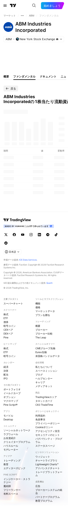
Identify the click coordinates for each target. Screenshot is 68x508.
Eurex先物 (41, 352)
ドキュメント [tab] (48, 76)
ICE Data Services (28, 259)
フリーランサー (12, 489)
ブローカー (41, 329)
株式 (5, 314)
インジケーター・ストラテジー (16, 481)
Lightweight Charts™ (47, 464)
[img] (57, 39)
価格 (37, 307)
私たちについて (43, 366)
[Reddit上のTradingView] (5, 243)
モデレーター (10, 449)
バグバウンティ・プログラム (48, 440)
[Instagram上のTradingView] (31, 234)
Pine (5, 337)
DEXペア (8, 333)
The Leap (40, 337)
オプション (9, 397)
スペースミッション (46, 370)
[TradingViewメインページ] (17, 219)
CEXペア (8, 329)
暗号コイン (9, 325)
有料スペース (10, 493)
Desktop (8, 419)
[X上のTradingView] (5, 234)
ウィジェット (42, 456)
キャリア (40, 382)
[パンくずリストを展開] (22, 15)
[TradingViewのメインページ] (13, 5)
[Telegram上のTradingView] (47, 234)
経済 (5, 366)
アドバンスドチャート (47, 468)
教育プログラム (43, 500)
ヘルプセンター (43, 378)
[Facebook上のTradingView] (14, 234)
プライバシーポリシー (47, 423)
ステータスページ (45, 445)
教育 (5, 464)
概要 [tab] (6, 76)
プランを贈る (42, 314)
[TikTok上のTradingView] (56, 234)
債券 (5, 322)
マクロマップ (10, 400)
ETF (5, 318)
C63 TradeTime (44, 404)
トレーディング (12, 460)
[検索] (34, 5)
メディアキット (43, 386)
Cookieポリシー (44, 427)
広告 (37, 486)
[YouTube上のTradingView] (22, 234)
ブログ (39, 374)
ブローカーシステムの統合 (48, 491)
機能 (37, 303)
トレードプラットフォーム (48, 474)
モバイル (8, 415)
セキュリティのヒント (47, 434)
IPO (5, 378)
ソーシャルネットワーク (16, 430)
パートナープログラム (47, 496)
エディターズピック (14, 468)
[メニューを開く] (5, 5)
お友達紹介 (9, 438)
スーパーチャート (13, 303)
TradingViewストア (46, 397)
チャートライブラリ (46, 460)
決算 (5, 370)
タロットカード (43, 400)
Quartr (49, 283)
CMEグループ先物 (45, 348)
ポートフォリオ (12, 389)
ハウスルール (10, 445)
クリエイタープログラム (16, 441)
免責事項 (40, 419)
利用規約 (40, 415)
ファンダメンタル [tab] (24, 76)
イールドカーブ (12, 393)
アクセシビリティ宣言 (47, 430)
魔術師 (7, 486)
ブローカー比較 (43, 333)
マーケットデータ (45, 311)
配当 (5, 374)
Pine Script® (10, 404)
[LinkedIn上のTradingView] (39, 234)
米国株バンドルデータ (47, 355)
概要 (37, 325)
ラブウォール (10, 434)
